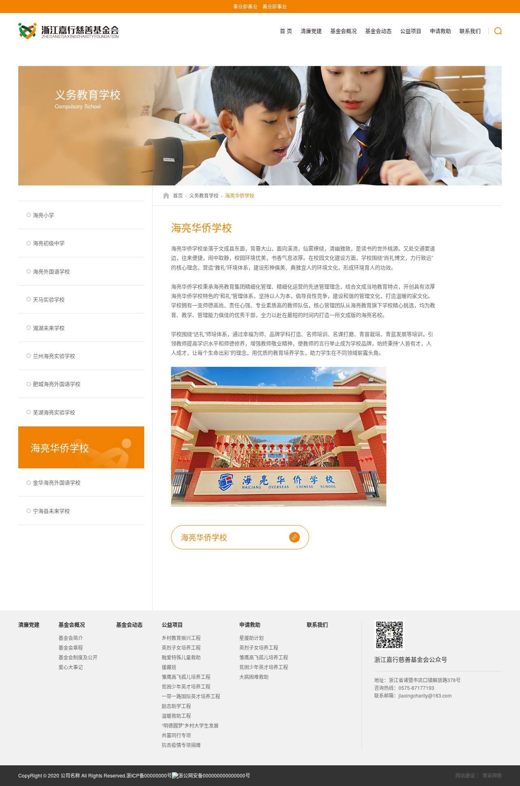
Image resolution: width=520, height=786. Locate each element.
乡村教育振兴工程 (181, 637)
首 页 (286, 30)
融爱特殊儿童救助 (181, 657)
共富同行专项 (176, 735)
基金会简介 (70, 637)
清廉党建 (311, 30)
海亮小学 (43, 215)
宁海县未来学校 (51, 511)
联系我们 (470, 30)
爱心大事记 (70, 666)
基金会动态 (378, 30)
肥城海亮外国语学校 (56, 384)
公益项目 (410, 30)
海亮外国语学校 (51, 271)
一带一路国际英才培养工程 (191, 696)
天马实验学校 (49, 299)
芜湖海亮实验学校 (54, 412)
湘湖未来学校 (49, 328)
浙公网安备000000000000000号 (214, 775)
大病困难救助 (254, 676)
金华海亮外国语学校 (56, 482)
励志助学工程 (176, 705)
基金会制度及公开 (78, 657)
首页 (178, 195)
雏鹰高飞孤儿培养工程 (186, 676)
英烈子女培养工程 (181, 647)
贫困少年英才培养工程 (186, 686)
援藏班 (169, 666)
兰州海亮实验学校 (54, 356)
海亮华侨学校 (59, 447)
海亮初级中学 (49, 243)
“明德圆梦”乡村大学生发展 (190, 725)
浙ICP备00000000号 (149, 775)
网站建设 (465, 775)
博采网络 (492, 775)
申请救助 (440, 30)
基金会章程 (70, 647)
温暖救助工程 (176, 715)
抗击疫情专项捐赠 (181, 744)
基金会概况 (343, 30)
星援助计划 (251, 637)
